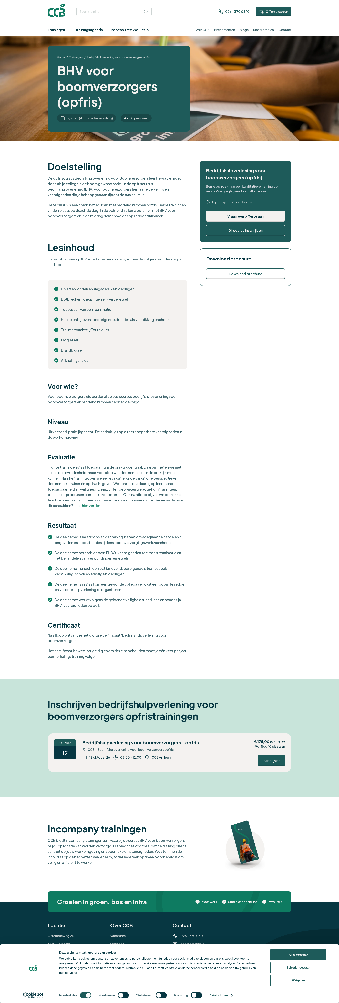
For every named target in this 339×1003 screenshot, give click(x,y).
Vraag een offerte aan (245, 216)
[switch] (123, 995)
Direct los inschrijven (245, 230)
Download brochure (245, 273)
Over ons (117, 944)
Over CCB (202, 30)
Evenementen (224, 30)
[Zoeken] (145, 11)
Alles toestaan (298, 954)
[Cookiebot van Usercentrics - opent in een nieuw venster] (33, 995)
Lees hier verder (87, 505)
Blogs (244, 30)
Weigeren (298, 980)
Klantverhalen (263, 30)
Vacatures (118, 936)
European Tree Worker (126, 29)
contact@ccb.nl (192, 944)
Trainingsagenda (89, 29)
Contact (285, 30)
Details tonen (218, 995)
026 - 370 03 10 (237, 11)
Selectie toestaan (298, 967)
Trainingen (56, 29)
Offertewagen (277, 11)
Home (61, 57)
